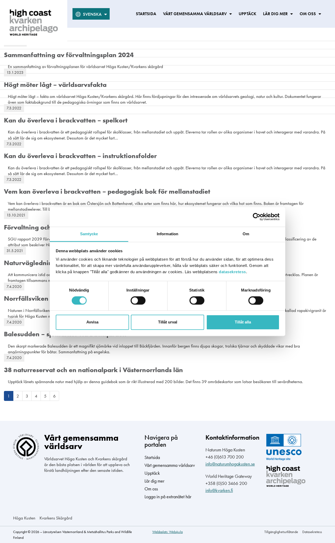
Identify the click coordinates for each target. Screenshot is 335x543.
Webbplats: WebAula (167, 531)
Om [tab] (246, 234)
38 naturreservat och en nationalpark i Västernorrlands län (93, 370)
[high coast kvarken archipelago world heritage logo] (33, 22)
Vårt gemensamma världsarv (195, 13)
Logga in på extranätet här (167, 497)
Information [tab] (167, 234)
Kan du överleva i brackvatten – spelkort (65, 120)
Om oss (308, 13)
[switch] (138, 300)
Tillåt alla (243, 322)
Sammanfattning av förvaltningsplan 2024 (69, 55)
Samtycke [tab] (89, 234)
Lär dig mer (275, 13)
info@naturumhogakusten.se (230, 464)
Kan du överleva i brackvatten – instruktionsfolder (80, 156)
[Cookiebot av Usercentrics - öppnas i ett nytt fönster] (257, 217)
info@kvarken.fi (219, 490)
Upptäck (247, 13)
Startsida (146, 13)
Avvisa (92, 322)
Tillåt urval (167, 322)
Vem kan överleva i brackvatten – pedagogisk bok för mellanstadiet (107, 191)
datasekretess (232, 272)
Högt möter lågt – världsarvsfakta (55, 84)
